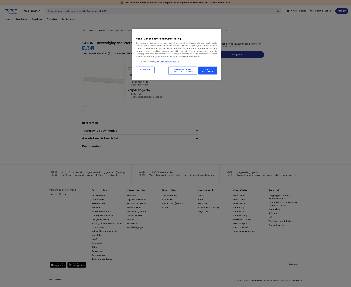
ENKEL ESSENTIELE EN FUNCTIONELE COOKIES (183, 70)
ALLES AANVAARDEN (208, 70)
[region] (176, 54)
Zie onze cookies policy (167, 62)
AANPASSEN (145, 70)
